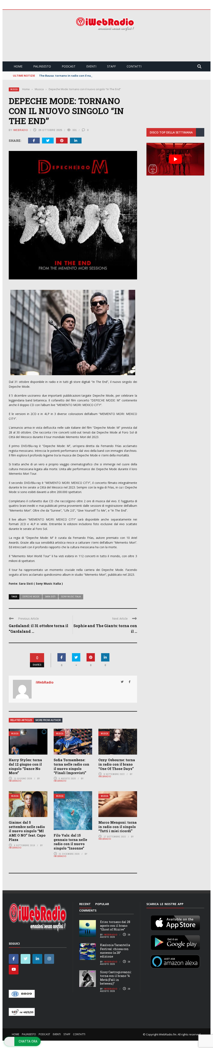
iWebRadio (20, 130)
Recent (85, 904)
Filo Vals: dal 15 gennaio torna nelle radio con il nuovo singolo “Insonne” (70, 841)
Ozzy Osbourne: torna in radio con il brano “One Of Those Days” (116, 764)
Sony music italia (71, 596)
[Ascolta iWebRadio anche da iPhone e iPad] (175, 922)
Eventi (91, 66)
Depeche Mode (31, 596)
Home (18, 66)
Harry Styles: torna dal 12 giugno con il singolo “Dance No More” (25, 766)
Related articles (21, 720)
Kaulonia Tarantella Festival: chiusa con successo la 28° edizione (115, 950)
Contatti (134, 66)
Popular (102, 904)
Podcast (69, 66)
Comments (88, 910)
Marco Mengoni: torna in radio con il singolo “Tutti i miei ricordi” (117, 826)
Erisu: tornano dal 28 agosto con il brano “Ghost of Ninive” (115, 925)
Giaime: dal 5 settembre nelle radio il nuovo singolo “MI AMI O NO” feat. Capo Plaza (27, 831)
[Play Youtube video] (175, 159)
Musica (13, 89)
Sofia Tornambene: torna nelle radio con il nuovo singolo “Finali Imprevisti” (71, 766)
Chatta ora (28, 1041)
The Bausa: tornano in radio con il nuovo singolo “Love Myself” (83, 75)
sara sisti (50, 596)
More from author (48, 720)
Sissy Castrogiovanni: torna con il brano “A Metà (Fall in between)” (116, 977)
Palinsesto (42, 66)
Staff (111, 66)
